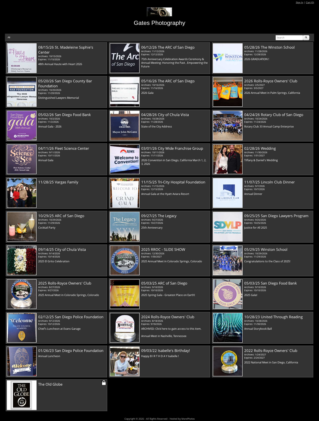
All (9, 37)
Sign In (299, 2)
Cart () (310, 2)
